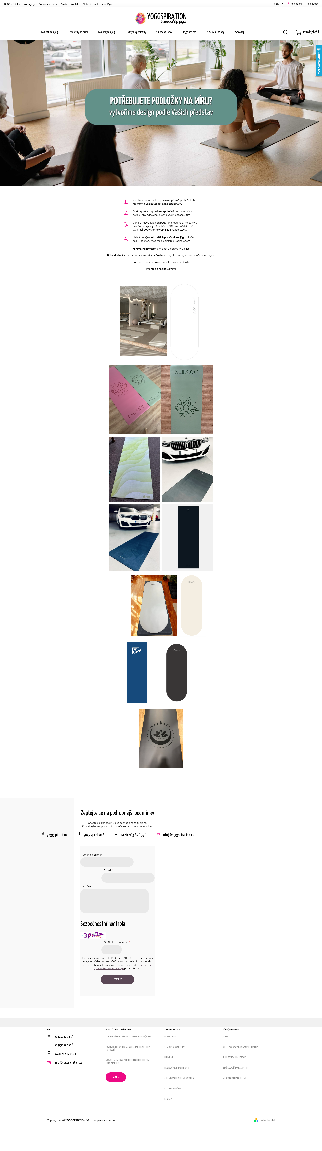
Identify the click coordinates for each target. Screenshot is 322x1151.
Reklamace (168, 1057)
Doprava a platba (48, 4)
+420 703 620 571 (133, 835)
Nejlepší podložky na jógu (97, 4)
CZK (276, 3)
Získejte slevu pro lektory (234, 1057)
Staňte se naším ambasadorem (235, 1068)
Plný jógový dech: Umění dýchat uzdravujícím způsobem (128, 1037)
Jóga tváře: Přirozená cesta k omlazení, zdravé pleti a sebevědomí (128, 1048)
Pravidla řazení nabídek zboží (176, 1068)
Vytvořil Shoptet (268, 1120)
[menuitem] (50, 32)
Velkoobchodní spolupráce (234, 1078)
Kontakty (168, 1099)
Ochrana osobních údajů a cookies (179, 1078)
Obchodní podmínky (172, 1089)
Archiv (116, 1077)
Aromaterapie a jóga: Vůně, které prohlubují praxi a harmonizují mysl (127, 1061)
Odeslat (118, 979)
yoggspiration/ (94, 835)
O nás (64, 4)
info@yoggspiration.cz (178, 835)
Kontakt (75, 4)
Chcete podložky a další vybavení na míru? (240, 1047)
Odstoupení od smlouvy (174, 1047)
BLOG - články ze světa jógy (19, 4)
